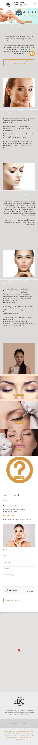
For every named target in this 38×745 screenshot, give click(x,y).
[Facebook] (18, 742)
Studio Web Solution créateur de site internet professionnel (20, 737)
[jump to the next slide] (34, 16)
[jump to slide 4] (20, 21)
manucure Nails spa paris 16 (19, 723)
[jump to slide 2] (16, 21)
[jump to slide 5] (22, 21)
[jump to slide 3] (18, 21)
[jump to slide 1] (13, 21)
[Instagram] (20, 742)
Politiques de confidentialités (25, 731)
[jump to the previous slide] (3, 16)
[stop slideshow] (24, 21)
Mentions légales (9, 731)
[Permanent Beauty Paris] (19, 4)
